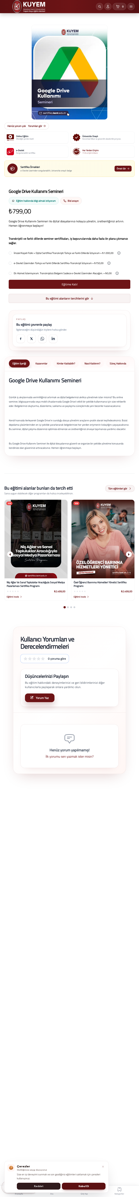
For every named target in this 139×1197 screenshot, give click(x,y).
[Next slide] (129, 554)
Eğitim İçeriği (19, 363)
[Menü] (131, 6)
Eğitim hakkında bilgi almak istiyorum (36, 201)
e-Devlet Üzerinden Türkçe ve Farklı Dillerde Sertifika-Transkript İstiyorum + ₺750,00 (59, 263)
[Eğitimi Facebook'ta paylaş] (20, 338)
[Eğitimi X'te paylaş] (31, 338)
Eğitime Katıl (69, 284)
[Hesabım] (107, 6)
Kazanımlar (41, 363)
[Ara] (99, 6)
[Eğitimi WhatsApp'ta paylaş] (42, 338)
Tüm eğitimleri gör (117, 488)
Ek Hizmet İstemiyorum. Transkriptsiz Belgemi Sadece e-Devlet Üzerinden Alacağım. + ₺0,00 (63, 273)
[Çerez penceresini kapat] (103, 1166)
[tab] (65, 607)
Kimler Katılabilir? (66, 363)
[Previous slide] (10, 554)
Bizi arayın (73, 201)
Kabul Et (84, 1186)
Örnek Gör (121, 168)
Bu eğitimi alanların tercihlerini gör (67, 298)
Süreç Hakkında (118, 363)
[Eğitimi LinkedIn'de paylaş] (53, 338)
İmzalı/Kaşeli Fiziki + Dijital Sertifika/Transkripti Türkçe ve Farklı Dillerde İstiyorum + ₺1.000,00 (63, 253)
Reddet (38, 1186)
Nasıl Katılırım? (92, 363)
